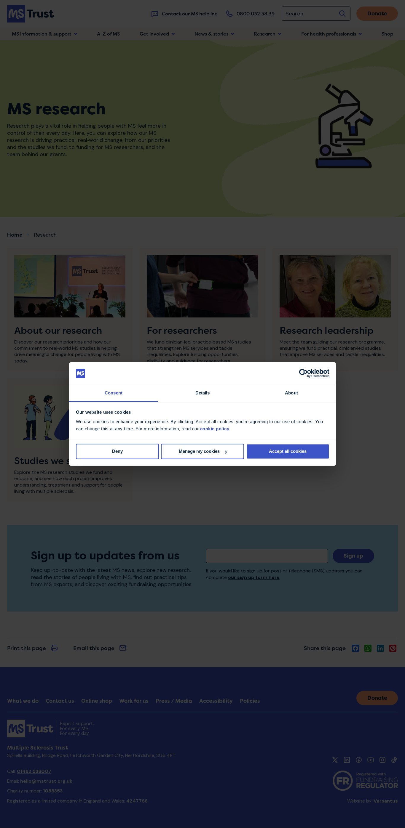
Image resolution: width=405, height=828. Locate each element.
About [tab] (291, 392)
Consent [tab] (113, 392)
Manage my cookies (199, 451)
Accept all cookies (288, 451)
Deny (117, 451)
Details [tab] (202, 392)
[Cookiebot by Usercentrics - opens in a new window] (303, 373)
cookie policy (214, 428)
